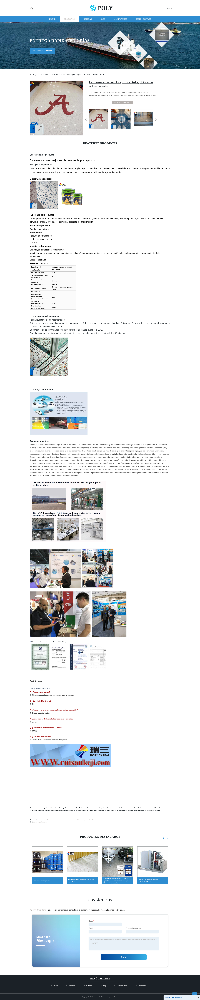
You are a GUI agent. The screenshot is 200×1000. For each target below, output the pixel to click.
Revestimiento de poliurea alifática (146, 808)
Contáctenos (120, 19)
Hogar (52, 19)
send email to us (124, 102)
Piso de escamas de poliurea (40, 808)
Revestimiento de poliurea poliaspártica (65, 808)
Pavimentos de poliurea (125, 810)
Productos (69, 19)
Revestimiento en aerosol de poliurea (147, 810)
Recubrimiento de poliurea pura (105, 810)
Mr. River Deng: (39, 910)
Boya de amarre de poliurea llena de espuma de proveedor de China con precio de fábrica (66, 820)
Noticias (88, 19)
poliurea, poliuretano (40, 822)
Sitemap (115, 997)
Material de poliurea (100, 808)
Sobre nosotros (143, 19)
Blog (103, 19)
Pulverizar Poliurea (85, 808)
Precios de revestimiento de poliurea (120, 808)
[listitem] (100, 119)
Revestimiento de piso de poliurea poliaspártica (76, 810)
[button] (32, 8)
